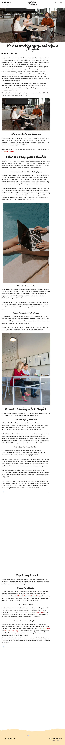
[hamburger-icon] (56, 2)
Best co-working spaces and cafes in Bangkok (32, 47)
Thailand (14, 53)
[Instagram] (5, 2)
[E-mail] (6, 5)
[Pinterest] (10, 2)
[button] (61, 2)
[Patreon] (2, 2)
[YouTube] (8, 2)
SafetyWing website (8, 151)
